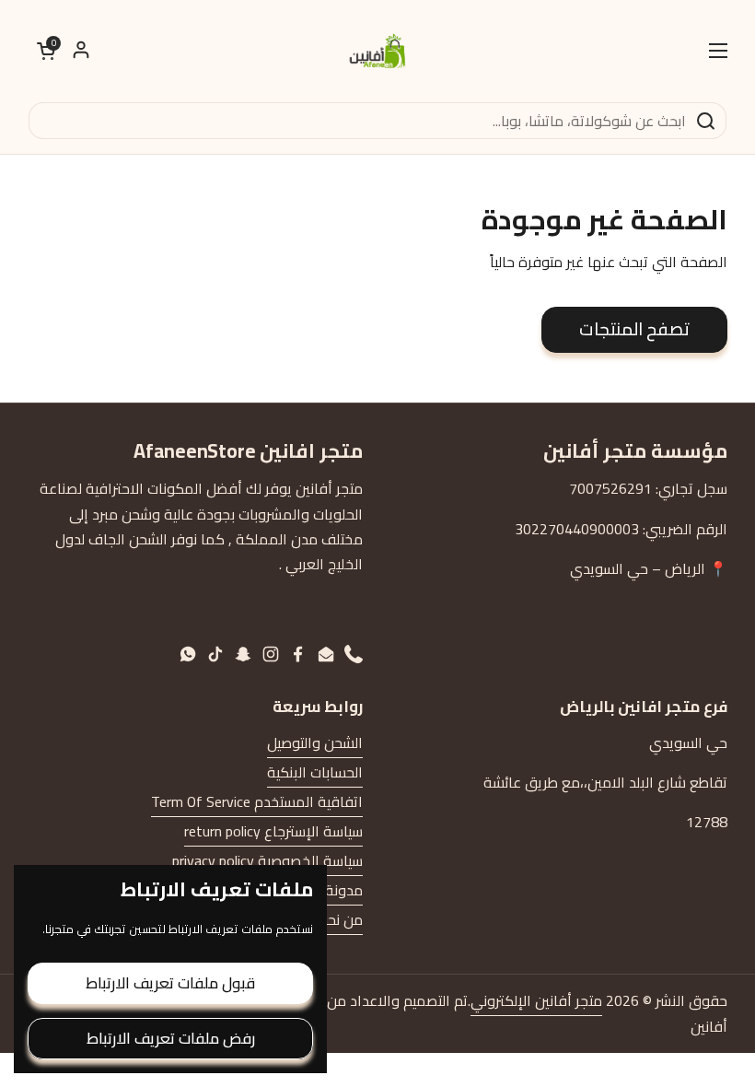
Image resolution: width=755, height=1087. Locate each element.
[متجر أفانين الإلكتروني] (377, 51)
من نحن (340, 919)
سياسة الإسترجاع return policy (273, 831)
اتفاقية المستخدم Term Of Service (257, 801)
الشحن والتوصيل (315, 742)
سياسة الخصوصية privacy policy (267, 860)
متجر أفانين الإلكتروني (536, 1000)
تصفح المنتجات (634, 328)
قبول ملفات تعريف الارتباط (170, 983)
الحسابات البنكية (315, 772)
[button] (46, 50)
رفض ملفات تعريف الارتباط (171, 1038)
